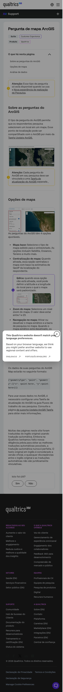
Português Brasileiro (36, 357)
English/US (11, 357)
